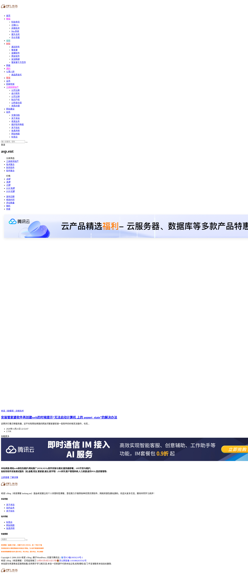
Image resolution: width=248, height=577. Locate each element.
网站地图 (15, 134)
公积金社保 (16, 103)
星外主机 (15, 34)
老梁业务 (15, 121)
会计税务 (15, 93)
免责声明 (15, 131)
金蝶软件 (15, 53)
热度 (8, 209)
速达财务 (15, 47)
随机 (8, 206)
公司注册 (15, 90)
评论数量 (10, 203)
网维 (8, 65)
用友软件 (15, 56)
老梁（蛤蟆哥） (8, 411)
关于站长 (15, 127)
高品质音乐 (16, 75)
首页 (8, 16)
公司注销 (15, 96)
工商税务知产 (12, 161)
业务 (8, 81)
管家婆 (14, 50)
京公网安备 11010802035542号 (73, 561)
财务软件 (10, 167)
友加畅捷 (15, 59)
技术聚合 (10, 164)
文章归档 (15, 115)
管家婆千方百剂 (18, 62)
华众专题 (15, 37)
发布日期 (10, 196)
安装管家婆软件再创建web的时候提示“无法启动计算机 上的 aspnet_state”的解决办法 (59, 417)
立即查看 (5, 477)
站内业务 (10, 508)
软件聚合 (10, 171)
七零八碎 (10, 72)
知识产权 (15, 100)
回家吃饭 (10, 84)
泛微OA (15, 25)
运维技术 (15, 28)
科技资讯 (15, 22)
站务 (8, 112)
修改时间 (10, 200)
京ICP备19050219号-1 (73, 557)
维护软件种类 (17, 124)
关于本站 (15, 118)
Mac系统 (15, 31)
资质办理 (15, 106)
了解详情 (14, 477)
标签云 (14, 137)
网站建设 (10, 109)
